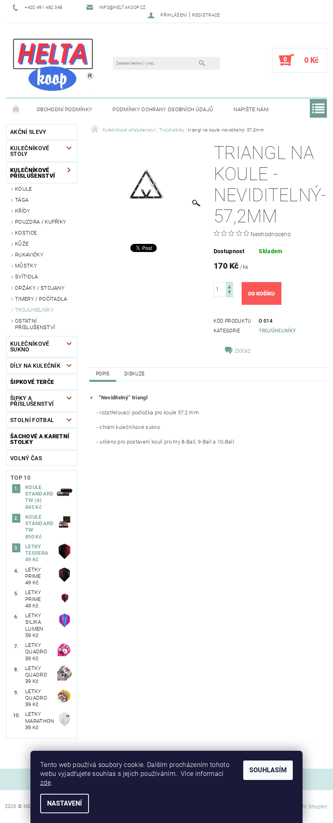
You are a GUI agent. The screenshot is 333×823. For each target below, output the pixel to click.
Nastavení (64, 803)
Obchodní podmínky (64, 109)
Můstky (26, 266)
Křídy (22, 211)
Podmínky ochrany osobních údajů (162, 109)
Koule (23, 189)
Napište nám (251, 109)
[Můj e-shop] (53, 64)
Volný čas (26, 458)
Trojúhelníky (34, 310)
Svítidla (26, 277)
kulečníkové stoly (30, 151)
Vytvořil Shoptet (308, 807)
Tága (21, 200)
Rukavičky (29, 255)
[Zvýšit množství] (229, 286)
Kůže (21, 244)
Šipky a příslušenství (32, 401)
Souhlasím (268, 770)
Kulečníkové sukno (30, 346)
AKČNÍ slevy (28, 132)
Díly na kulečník (35, 365)
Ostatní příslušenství (35, 324)
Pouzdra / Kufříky (40, 222)
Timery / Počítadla (41, 299)
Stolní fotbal (32, 420)
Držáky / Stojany (40, 288)
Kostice (26, 233)
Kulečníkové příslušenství (32, 173)
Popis (103, 374)
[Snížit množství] (229, 293)
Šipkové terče (32, 382)
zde (45, 782)
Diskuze (134, 374)
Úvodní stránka (16, 109)
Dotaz (243, 350)
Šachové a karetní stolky (39, 439)
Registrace (206, 15)
